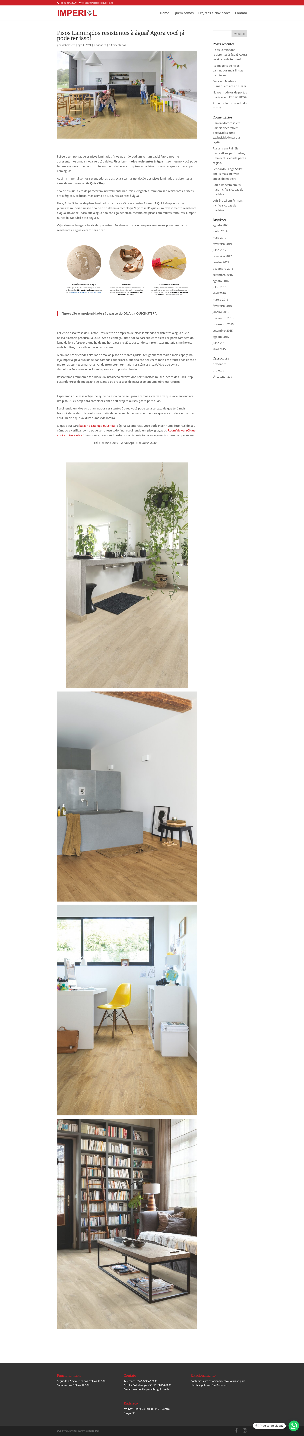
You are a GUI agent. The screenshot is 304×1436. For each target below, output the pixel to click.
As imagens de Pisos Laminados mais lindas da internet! (228, 70)
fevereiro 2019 (222, 244)
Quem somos (184, 13)
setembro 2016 (223, 275)
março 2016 (220, 300)
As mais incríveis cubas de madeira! (228, 189)
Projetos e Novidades (214, 13)
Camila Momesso (224, 123)
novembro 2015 (223, 324)
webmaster (68, 45)
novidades (100, 45)
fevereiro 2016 (222, 306)
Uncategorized (222, 376)
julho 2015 (219, 343)
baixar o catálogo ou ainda (97, 426)
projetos (218, 370)
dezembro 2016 (223, 269)
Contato (241, 13)
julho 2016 (219, 287)
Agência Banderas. (89, 1430)
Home (164, 13)
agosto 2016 (221, 281)
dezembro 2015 (223, 318)
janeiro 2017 (221, 262)
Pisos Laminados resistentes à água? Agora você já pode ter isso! (230, 54)
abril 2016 (219, 293)
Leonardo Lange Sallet (227, 169)
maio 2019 (219, 238)
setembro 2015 (223, 331)
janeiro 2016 (221, 312)
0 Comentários (117, 45)
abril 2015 (219, 349)
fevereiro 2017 (222, 256)
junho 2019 (220, 231)
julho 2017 (219, 250)
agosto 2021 (221, 225)
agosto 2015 (221, 337)
